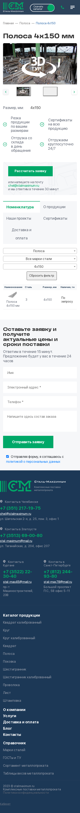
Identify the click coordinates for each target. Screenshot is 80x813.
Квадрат (9, 646)
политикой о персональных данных (33, 462)
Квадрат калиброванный (22, 622)
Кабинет (5, 803)
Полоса (9, 654)
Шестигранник (14, 669)
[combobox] (40, 251)
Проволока (11, 685)
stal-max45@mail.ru (17, 582)
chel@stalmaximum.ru (23, 185)
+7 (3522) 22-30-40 (17, 574)
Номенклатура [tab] (20, 207)
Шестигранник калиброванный (27, 677)
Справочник (14, 743)
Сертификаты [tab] (55, 218)
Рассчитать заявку (30, 171)
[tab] (23, 91)
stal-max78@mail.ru (58, 582)
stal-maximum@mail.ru (16, 541)
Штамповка (12, 701)
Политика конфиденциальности (26, 792)
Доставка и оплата (21, 722)
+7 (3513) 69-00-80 (21, 535)
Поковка (9, 661)
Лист (7, 693)
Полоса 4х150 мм (12, 303)
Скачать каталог (38, 7)
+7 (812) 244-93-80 (58, 574)
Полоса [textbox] (39, 251)
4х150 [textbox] (38, 267)
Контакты (12, 734)
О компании (14, 709)
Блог (7, 728)
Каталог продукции (21, 615)
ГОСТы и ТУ (12, 758)
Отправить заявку (28, 442)
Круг (6, 630)
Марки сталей (14, 750)
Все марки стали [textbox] (39, 259)
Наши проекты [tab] (18, 218)
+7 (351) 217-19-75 (20, 508)
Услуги (9, 716)
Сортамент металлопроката (25, 766)
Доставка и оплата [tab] (21, 234)
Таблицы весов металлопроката (28, 773)
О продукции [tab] (54, 207)
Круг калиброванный (19, 638)
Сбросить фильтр (41, 275)
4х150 (47, 299)
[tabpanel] (40, 63)
